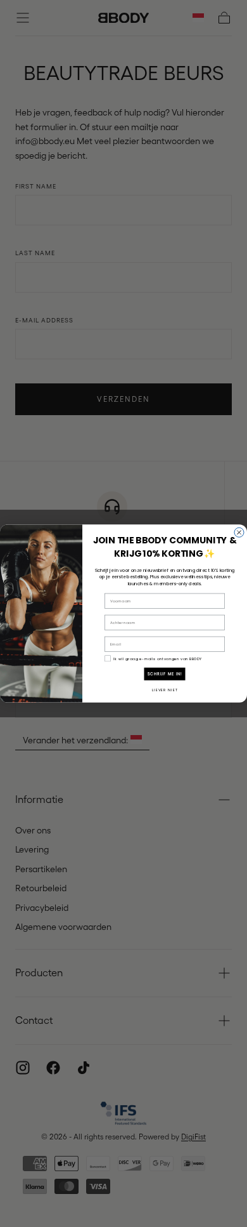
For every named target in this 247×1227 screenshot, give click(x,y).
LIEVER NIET (165, 690)
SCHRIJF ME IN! (165, 674)
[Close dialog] (239, 532)
